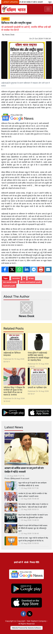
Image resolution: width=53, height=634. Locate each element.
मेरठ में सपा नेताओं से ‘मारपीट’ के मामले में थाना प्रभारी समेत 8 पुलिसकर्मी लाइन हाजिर (33, 516)
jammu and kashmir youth (30, 282)
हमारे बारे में (18, 562)
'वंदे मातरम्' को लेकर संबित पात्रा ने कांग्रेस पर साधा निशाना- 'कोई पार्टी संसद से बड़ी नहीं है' (33, 505)
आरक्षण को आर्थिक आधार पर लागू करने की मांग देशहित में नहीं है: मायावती (24, 469)
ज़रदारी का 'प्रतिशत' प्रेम (37, 387)
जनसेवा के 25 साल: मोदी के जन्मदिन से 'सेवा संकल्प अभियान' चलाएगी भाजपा (32, 494)
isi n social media (10, 282)
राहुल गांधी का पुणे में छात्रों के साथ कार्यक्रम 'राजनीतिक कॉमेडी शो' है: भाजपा (32, 484)
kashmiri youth (9, 286)
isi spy (31, 278)
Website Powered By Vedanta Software (26, 628)
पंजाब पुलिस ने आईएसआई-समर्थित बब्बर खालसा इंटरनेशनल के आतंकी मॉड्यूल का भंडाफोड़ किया (38, 356)
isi (24, 278)
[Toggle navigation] (48, 9)
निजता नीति (34, 562)
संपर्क (26, 562)
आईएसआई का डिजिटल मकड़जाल (12, 353)
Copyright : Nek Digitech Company (31, 621)
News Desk (10, 34)
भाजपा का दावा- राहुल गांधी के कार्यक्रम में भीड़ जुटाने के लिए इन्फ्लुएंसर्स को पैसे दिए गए (33, 539)
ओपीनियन (5, 19)
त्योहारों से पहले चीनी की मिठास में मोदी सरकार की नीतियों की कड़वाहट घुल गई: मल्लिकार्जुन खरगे (32, 528)
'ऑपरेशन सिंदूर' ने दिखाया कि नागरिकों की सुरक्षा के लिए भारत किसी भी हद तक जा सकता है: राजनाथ (14, 391)
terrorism (16, 278)
